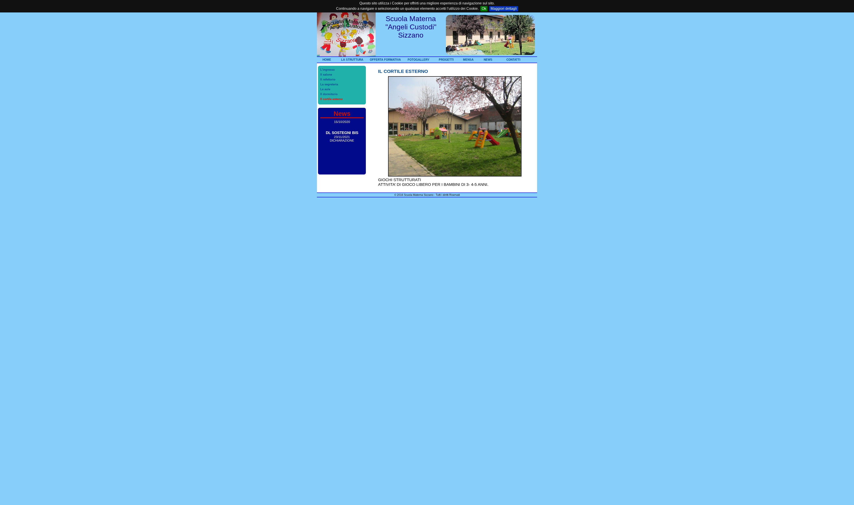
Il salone (326, 74)
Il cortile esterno (331, 99)
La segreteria (329, 84)
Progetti (446, 59)
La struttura (352, 59)
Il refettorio (327, 79)
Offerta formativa (385, 59)
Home (326, 59)
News (488, 59)
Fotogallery (418, 59)
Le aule (325, 89)
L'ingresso (327, 69)
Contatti (513, 59)
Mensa (468, 59)
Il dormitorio (329, 94)
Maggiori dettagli (504, 8)
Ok (484, 8)
